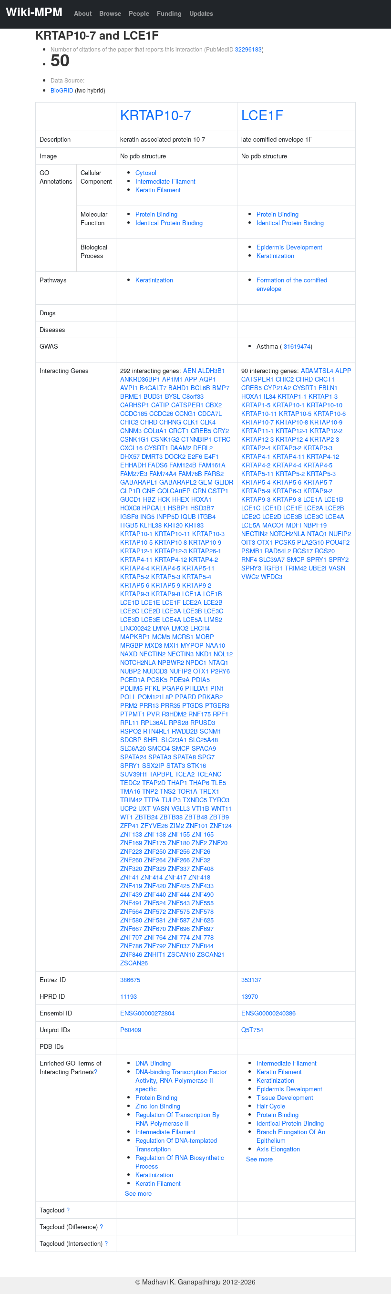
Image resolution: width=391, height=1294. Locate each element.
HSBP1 (178, 507)
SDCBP (131, 739)
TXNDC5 (195, 799)
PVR (153, 713)
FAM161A (212, 464)
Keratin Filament (158, 189)
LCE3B (192, 610)
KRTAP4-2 (203, 559)
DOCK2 (175, 456)
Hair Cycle (271, 1105)
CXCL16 (131, 447)
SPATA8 (184, 756)
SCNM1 (210, 730)
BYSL (172, 396)
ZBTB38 (171, 816)
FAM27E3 (133, 473)
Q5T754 (252, 1029)
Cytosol (145, 172)
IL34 (270, 396)
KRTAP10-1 (136, 533)
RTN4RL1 (156, 730)
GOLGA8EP (174, 490)
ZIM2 (177, 825)
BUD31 (153, 396)
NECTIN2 (152, 653)
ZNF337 (179, 868)
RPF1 (220, 713)
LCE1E (150, 602)
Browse (110, 13)
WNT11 (221, 808)
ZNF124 (221, 825)
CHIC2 (129, 421)
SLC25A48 (203, 739)
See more (138, 1193)
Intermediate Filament (165, 181)
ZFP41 (129, 825)
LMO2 (180, 627)
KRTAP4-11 (136, 559)
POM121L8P (155, 696)
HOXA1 (201, 499)
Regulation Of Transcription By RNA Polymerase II (177, 1119)
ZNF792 (155, 945)
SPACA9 (204, 748)
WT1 (126, 816)
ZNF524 (155, 902)
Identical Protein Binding (169, 222)
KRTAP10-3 (208, 533)
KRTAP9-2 (196, 585)
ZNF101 (197, 825)
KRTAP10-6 (329, 413)
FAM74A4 (162, 473)
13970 (249, 996)
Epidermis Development (289, 246)
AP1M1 (172, 378)
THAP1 (177, 782)
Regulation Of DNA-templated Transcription (176, 1144)
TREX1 (209, 791)
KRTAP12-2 (326, 430)
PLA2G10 (310, 542)
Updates (201, 13)
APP (191, 378)
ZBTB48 (196, 816)
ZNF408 (203, 868)
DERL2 (203, 447)
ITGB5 (129, 524)
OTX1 (201, 670)
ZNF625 (203, 919)
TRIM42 (131, 799)
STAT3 (175, 765)
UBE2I (318, 567)
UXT (144, 808)
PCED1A (132, 679)
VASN (161, 808)
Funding (169, 13)
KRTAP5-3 (165, 576)
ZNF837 (179, 945)
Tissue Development (285, 1097)
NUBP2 (130, 670)
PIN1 (217, 688)
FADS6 (157, 464)
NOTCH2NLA (138, 662)
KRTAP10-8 (170, 542)
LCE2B (213, 602)
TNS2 (167, 791)
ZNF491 (131, 902)
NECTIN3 (180, 653)
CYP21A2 (277, 387)
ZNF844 (203, 945)
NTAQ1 (218, 662)
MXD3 (153, 645)
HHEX (180, 499)
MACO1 (273, 524)
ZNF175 (155, 842)
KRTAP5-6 (134, 585)
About (83, 13)
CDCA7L (210, 413)
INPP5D (167, 516)
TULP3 (171, 799)
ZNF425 (179, 885)
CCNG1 (185, 413)
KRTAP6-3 (286, 490)
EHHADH (133, 464)
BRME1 (131, 396)
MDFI (293, 524)
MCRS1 (183, 636)
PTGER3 (217, 705)
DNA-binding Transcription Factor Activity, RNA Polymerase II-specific (180, 1080)
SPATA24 (133, 756)
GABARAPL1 (138, 482)
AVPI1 (129, 387)
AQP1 (207, 378)
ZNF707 (131, 937)
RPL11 (129, 722)
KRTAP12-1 (136, 550)
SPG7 (206, 756)
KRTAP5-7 (317, 482)
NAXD (128, 653)
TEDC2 (130, 782)
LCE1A (191, 593)
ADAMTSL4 (317, 370)
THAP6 (199, 782)
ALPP (343, 370)
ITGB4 (207, 516)
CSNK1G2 (165, 439)
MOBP (205, 636)
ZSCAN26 (134, 962)
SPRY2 (339, 559)
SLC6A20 (133, 748)
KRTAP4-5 (165, 567)
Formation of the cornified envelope (292, 284)
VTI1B (200, 808)
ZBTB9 (219, 816)
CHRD (148, 421)
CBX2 (214, 404)
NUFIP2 (180, 670)
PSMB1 (252, 550)
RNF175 (199, 713)
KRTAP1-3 (323, 396)
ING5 (147, 516)
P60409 (130, 1029)
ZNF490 (203, 894)
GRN (199, 490)
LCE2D (150, 610)
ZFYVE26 (154, 825)
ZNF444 (179, 894)
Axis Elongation (278, 1148)
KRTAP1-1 (292, 396)
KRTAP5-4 (196, 576)
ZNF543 (179, 902)
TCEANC (208, 773)
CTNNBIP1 (196, 439)
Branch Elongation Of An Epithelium (291, 1136)
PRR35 (170, 705)
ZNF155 (179, 834)
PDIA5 (201, 679)
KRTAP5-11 (198, 567)
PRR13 (149, 705)
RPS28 (178, 722)
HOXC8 (130, 507)
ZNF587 (179, 919)
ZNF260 (131, 859)
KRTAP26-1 (205, 550)
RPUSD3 (202, 722)
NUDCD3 (155, 670)
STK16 (196, 765)
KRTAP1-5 (255, 404)
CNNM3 (131, 430)
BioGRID (62, 90)
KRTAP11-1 (257, 430)
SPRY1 (130, 765)
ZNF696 (179, 928)
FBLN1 (328, 387)
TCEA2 (185, 773)
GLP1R (130, 490)
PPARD (185, 696)
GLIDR (224, 482)
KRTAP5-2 (134, 576)
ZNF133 (131, 834)
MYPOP (192, 645)
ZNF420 (155, 885)
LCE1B (212, 593)
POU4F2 (338, 542)
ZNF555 (203, 902)
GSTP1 (218, 490)
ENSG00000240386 (268, 1012)
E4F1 (211, 456)
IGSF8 (129, 516)
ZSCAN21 (211, 954)
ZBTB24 (146, 816)
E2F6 (194, 456)
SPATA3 (159, 756)
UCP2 (128, 808)
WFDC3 (271, 576)
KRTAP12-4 (292, 439)
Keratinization (275, 255)
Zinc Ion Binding (157, 1105)
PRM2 (128, 705)
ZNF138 (155, 834)
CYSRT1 (156, 447)
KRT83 (194, 524)
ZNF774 (179, 937)
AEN (189, 370)
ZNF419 (131, 885)
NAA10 (215, 645)
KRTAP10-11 (172, 533)
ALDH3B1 (211, 370)
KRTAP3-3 (317, 447)
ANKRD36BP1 (140, 378)
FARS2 (214, 473)
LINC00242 (135, 627)
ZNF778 (203, 937)
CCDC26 (161, 413)
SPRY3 (251, 567)
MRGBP (131, 645)
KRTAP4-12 (170, 559)
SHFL (151, 739)
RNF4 (249, 559)
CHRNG (170, 421)
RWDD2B (185, 730)
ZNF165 (203, 834)
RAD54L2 (278, 550)
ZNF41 (129, 876)
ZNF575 (179, 911)
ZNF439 (131, 894)
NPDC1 (196, 662)
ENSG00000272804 (147, 1012)
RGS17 (303, 550)
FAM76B (190, 473)
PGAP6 (172, 688)
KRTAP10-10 (324, 404)
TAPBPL (161, 773)
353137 (251, 979)
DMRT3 (152, 456)
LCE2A (192, 602)
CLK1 (190, 421)
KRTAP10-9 (205, 542)
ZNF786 (131, 945)
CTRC (222, 439)
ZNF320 (131, 868)
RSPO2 (130, 730)
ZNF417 (175, 876)
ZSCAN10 (181, 954)
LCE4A (171, 619)
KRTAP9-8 (165, 593)
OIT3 (248, 542)
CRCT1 (179, 430)
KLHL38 (151, 524)
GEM (205, 482)
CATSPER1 (187, 404)
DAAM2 (180, 447)
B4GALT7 (153, 387)
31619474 (297, 346)
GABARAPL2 (177, 482)
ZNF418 (199, 876)
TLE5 (218, 782)
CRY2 (221, 430)
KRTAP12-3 (170, 550)
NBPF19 (315, 524)
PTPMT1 (132, 713)
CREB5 (201, 430)
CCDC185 (133, 413)
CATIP (160, 404)
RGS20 (325, 550)
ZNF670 (155, 928)
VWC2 (250, 576)
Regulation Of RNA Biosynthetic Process (179, 1161)
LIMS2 (213, 619)
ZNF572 (155, 911)
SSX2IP (153, 765)
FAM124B (182, 464)
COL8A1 (155, 430)
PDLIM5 (131, 688)
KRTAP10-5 (136, 542)
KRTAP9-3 (134, 593)
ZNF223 (131, 851)
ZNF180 (179, 842)
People (139, 13)
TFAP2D (153, 782)
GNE (148, 490)
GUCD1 (130, 499)
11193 (128, 996)
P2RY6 (220, 670)
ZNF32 (201, 859)
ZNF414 (152, 876)
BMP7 (220, 387)
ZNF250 (155, 851)
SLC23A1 (174, 739)
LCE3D (129, 619)
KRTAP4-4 (134, 567)
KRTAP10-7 (155, 114)
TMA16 (130, 791)
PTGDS (192, 705)
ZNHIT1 (154, 954)
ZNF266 (179, 859)
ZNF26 (201, 851)
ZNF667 (131, 928)
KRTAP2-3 (324, 439)
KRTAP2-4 (255, 447)
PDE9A (179, 679)
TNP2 (150, 791)
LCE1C (250, 507)
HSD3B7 (202, 507)
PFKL (152, 688)
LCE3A (171, 610)
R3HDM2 (174, 713)
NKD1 (204, 653)
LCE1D (129, 602)
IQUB (188, 516)
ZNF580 (131, 919)
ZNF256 (179, 851)
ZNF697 (203, 928)
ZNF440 (155, 894)
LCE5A (192, 619)
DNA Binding (153, 1062)
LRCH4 (200, 627)
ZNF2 (199, 842)
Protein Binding (156, 213)
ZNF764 (155, 937)
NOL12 (223, 653)
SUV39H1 (133, 773)
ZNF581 (155, 919)
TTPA (152, 799)
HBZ (149, 499)
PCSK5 (157, 679)
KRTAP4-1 (255, 456)
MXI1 (171, 645)
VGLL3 (180, 808)
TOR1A (187, 791)
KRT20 (173, 524)
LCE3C (213, 610)
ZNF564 (131, 911)
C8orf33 (193, 396)
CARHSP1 (134, 404)
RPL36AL (154, 722)
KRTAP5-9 (165, 585)
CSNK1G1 (134, 439)
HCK (163, 499)
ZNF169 (131, 842)
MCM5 (161, 636)
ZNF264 (155, 859)
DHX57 (130, 456)
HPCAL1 (154, 507)
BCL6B (200, 387)
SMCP (181, 748)
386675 (130, 979)
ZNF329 (155, 868)
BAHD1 (178, 387)
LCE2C (129, 610)
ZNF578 (203, 911)
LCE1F (262, 114)
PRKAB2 (210, 696)
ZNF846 (131, 954)
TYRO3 (219, 799)
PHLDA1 (196, 688)
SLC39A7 (272, 559)
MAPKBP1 (135, 636)
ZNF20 (218, 842)
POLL (128, 696)
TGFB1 (273, 567)
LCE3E (150, 619)
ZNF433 (203, 885)
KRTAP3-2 (286, 447)
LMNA (161, 627)
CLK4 (208, 421)
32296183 (248, 49)
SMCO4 (159, 748)
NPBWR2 (171, 662)
